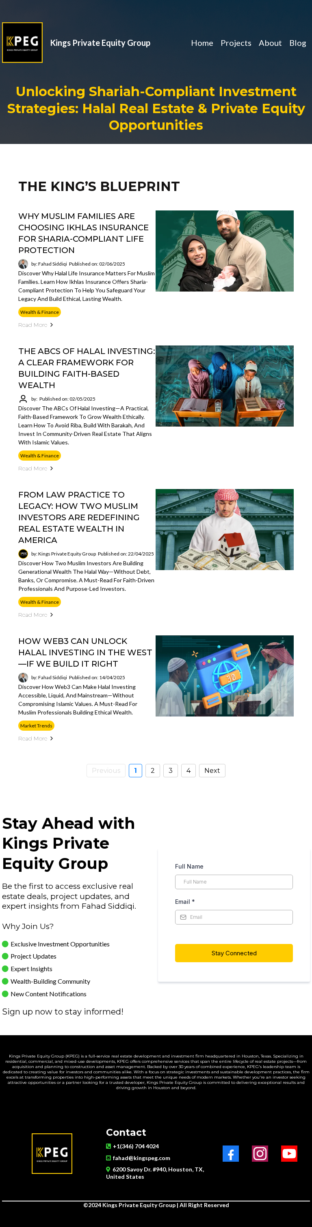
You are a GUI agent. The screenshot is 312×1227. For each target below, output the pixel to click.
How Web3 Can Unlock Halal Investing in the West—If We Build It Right (85, 652)
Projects (236, 43)
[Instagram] (260, 1153)
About (270, 43)
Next (212, 770)
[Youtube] (289, 1153)
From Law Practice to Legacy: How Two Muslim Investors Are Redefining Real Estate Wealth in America (79, 517)
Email (185, 901)
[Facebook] (230, 1153)
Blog (297, 43)
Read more (32, 324)
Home (202, 43)
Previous (106, 770)
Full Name (189, 866)
